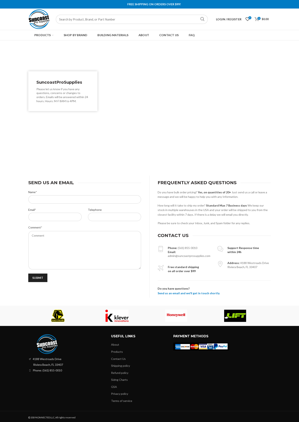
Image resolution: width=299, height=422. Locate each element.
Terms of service (121, 401)
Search (202, 19)
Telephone (95, 209)
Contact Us (118, 358)
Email (32, 209)
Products (117, 351)
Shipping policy (120, 365)
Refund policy (119, 372)
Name (32, 192)
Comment (35, 227)
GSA (114, 386)
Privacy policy (119, 393)
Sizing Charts (119, 379)
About (115, 344)
